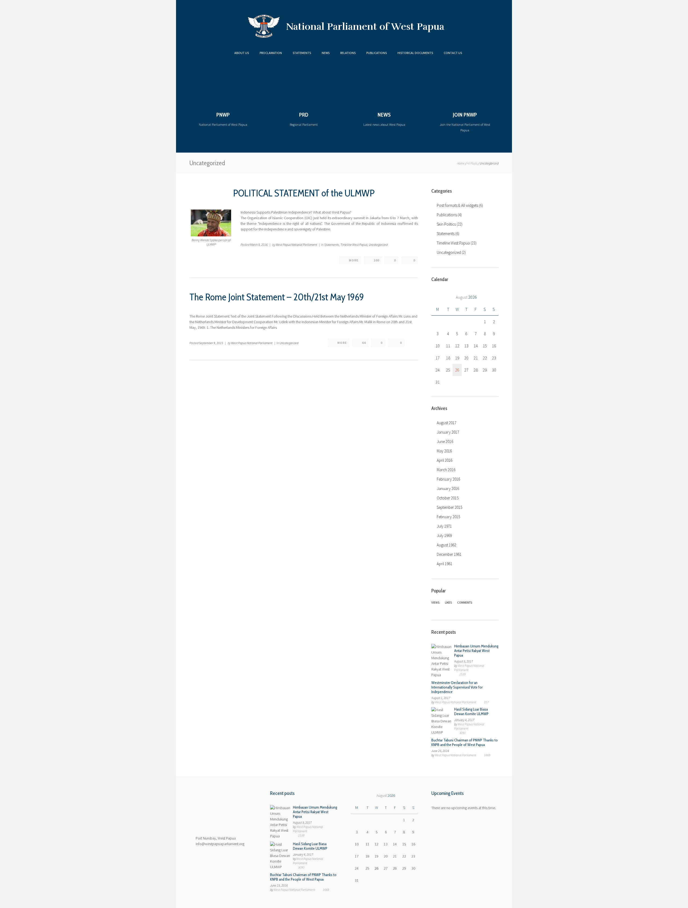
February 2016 (448, 479)
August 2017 (446, 422)
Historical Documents (415, 53)
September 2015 (449, 507)
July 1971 (444, 526)
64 (364, 343)
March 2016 (446, 469)
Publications (376, 53)
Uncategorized (378, 245)
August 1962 (446, 544)
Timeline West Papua (453, 243)
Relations (348, 53)
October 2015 (447, 497)
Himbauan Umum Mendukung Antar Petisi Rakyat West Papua (476, 651)
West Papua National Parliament (296, 245)
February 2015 (448, 516)
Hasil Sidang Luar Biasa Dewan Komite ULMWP (471, 711)
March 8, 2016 (259, 245)
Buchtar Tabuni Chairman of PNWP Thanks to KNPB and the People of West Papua (464, 742)
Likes (448, 602)
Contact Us (453, 53)
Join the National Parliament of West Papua (465, 121)
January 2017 (448, 432)
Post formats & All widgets (457, 205)
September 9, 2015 (211, 343)
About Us (241, 53)
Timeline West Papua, (354, 245)
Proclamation (271, 53)
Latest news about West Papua (384, 119)
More (354, 260)
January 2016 (448, 488)
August (466, 297)
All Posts (472, 163)
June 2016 (445, 441)
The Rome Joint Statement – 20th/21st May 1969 (276, 297)
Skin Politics (446, 224)
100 (376, 260)
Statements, (332, 245)
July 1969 (444, 535)
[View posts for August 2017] (437, 297)
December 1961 (449, 554)
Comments (464, 602)
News (325, 53)
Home (461, 163)
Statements (302, 53)
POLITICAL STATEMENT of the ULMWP (304, 193)
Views (435, 602)
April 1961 (444, 563)
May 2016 (444, 450)
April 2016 (444, 460)
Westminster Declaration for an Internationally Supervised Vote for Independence (457, 687)
